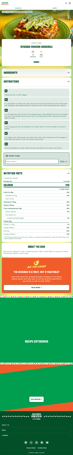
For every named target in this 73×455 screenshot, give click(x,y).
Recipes (55, 8)
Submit (63, 161)
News (4, 430)
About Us (5, 425)
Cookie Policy (42, 447)
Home (4, 12)
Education (18, 8)
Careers (5, 435)
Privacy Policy (31, 447)
